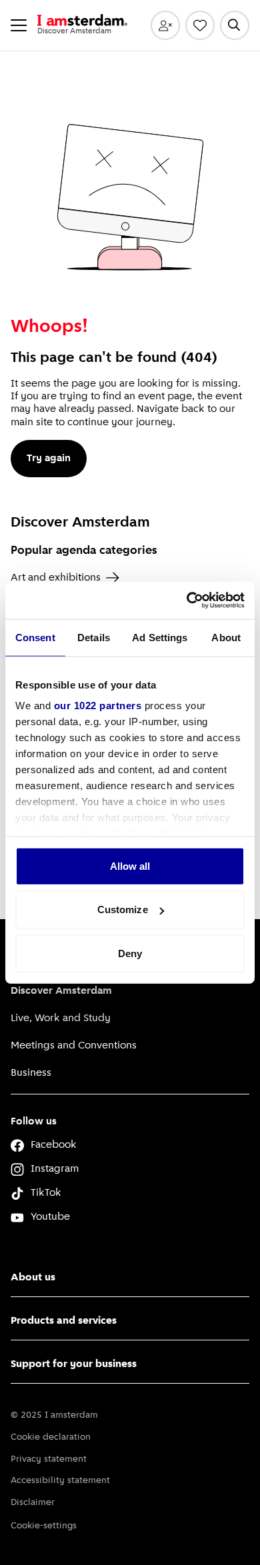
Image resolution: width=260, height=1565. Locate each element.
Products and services (64, 1321)
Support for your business (74, 1364)
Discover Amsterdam (61, 991)
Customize (122, 909)
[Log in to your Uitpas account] (165, 25)
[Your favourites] (200, 25)
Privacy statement (49, 1459)
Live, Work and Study (61, 1018)
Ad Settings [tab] (159, 637)
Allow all (130, 865)
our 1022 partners (98, 705)
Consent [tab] (35, 637)
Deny (130, 952)
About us (33, 1277)
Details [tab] (93, 637)
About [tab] (226, 637)
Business (31, 1073)
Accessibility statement (60, 1481)
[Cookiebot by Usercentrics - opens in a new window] (187, 600)
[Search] (234, 25)
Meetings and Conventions (74, 1045)
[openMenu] (19, 25)
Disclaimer (33, 1503)
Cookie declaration (51, 1437)
